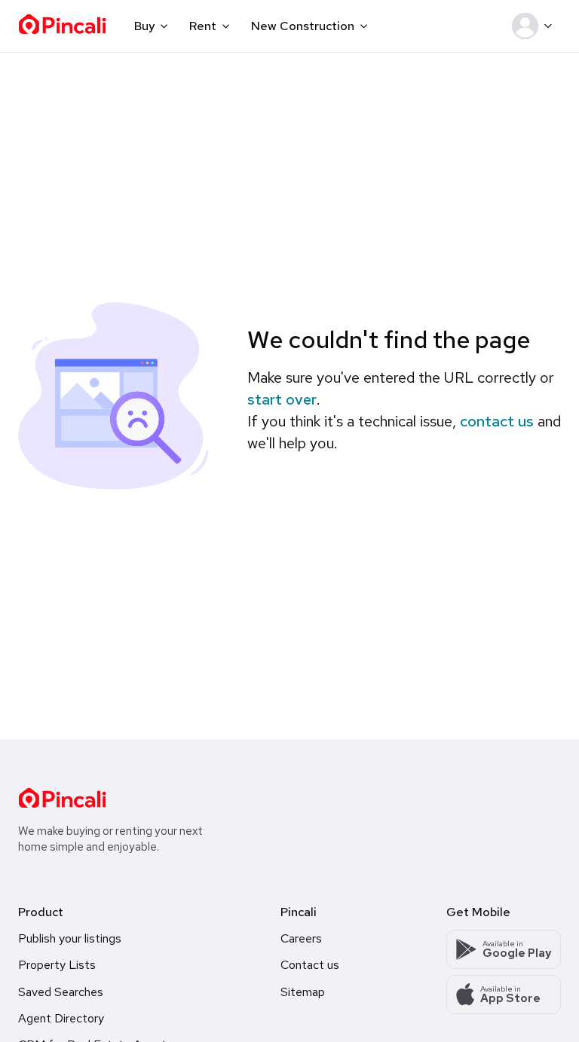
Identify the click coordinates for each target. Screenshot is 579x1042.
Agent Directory (61, 1018)
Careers (301, 938)
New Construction (302, 26)
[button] (535, 26)
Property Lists (57, 965)
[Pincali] (62, 797)
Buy (144, 26)
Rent (202, 26)
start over (282, 399)
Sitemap (302, 992)
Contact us (309, 965)
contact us (497, 421)
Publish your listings (69, 938)
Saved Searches (60, 992)
